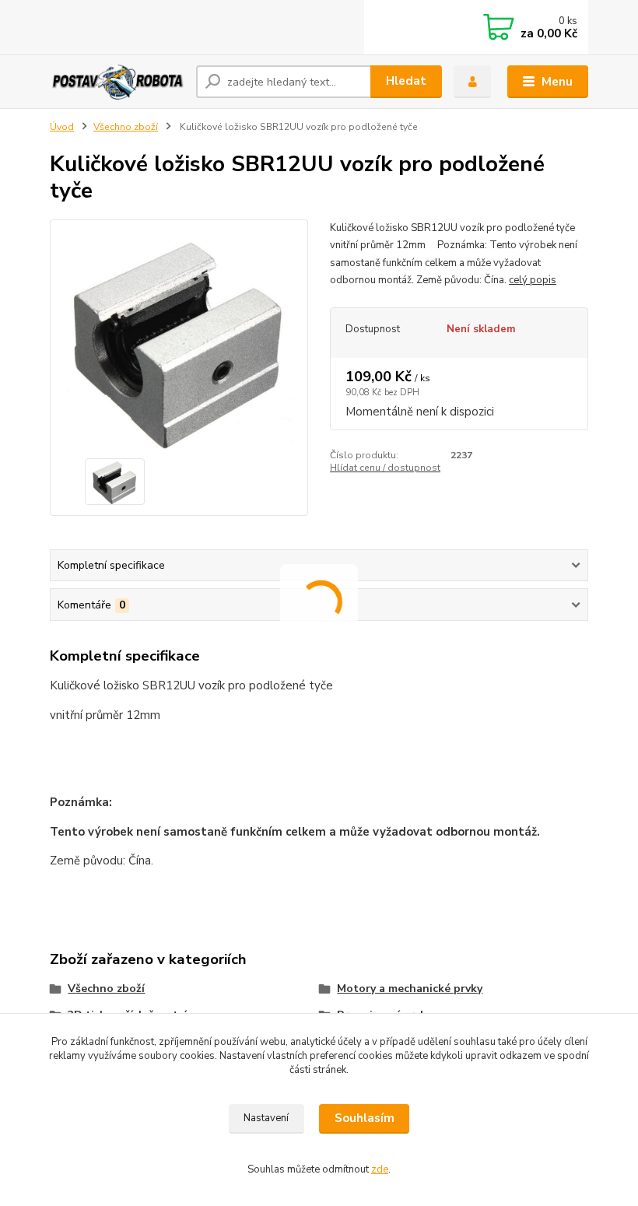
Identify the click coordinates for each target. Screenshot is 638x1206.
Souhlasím (364, 1118)
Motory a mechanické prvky (409, 988)
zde (379, 1169)
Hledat (406, 81)
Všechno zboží (125, 127)
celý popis (532, 280)
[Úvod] (117, 81)
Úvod (62, 127)
